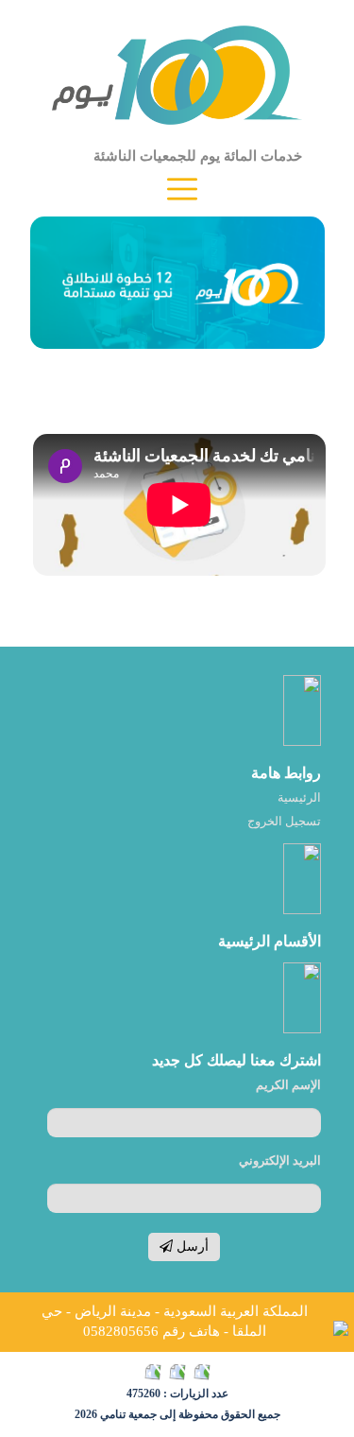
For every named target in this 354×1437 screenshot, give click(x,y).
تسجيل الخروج (284, 821)
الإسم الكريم (288, 1085)
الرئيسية (299, 797)
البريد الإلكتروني (280, 1160)
